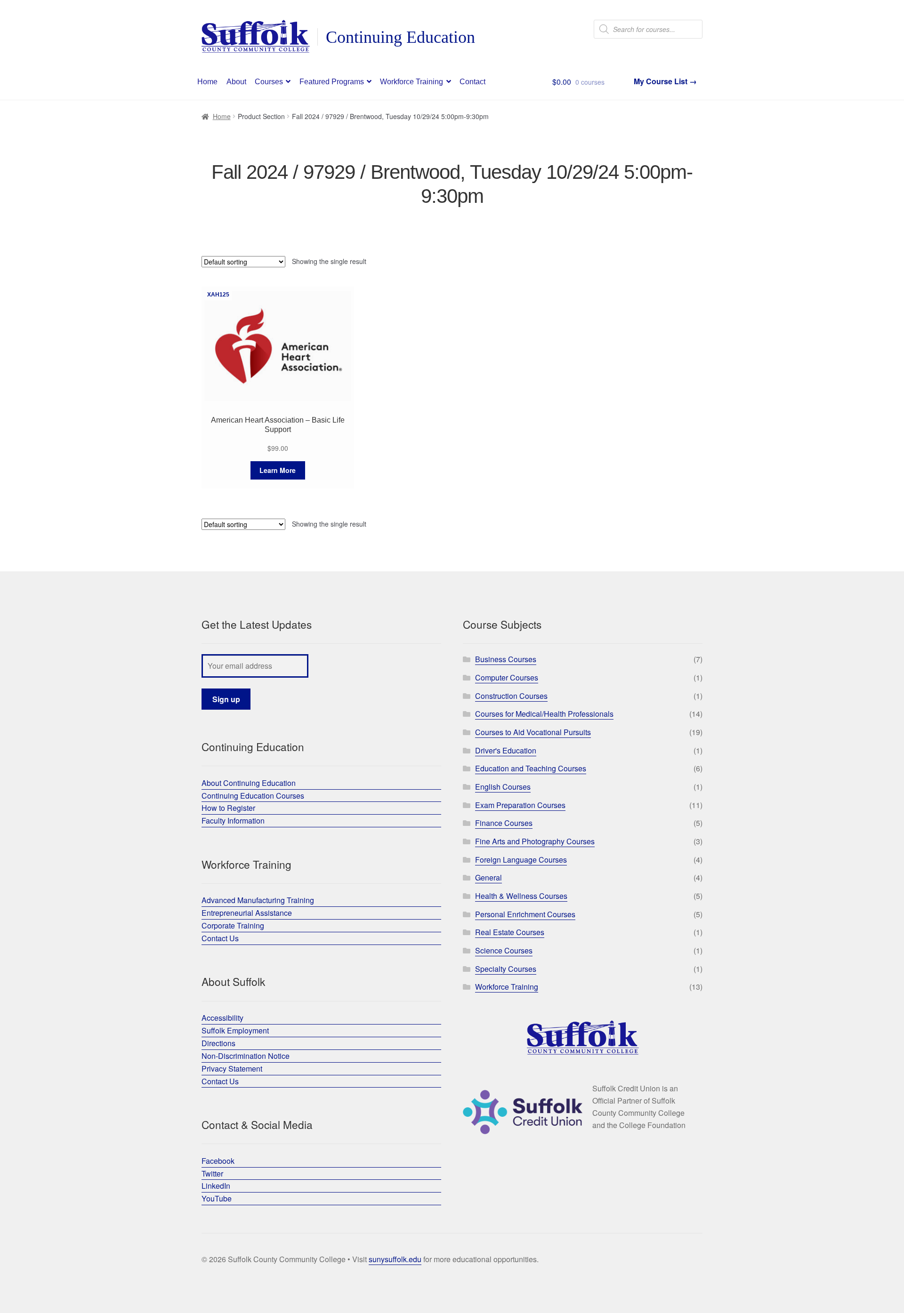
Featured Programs (331, 82)
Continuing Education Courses (253, 795)
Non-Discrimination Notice (246, 1055)
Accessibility (222, 1017)
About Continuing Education (249, 782)
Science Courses (504, 950)
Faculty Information (233, 820)
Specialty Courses (505, 968)
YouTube (217, 1198)
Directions (218, 1043)
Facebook (218, 1160)
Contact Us (220, 938)
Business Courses (505, 659)
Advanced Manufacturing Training (258, 900)
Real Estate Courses (509, 932)
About (236, 82)
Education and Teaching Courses (530, 768)
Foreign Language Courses (521, 859)
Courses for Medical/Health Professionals (544, 713)
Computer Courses (506, 677)
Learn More (277, 470)
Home (207, 82)
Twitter (212, 1173)
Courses (269, 82)
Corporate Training (233, 925)
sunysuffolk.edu (395, 1259)
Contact (472, 82)
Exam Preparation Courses (520, 805)
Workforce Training (411, 82)
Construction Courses (511, 695)
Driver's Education (505, 750)
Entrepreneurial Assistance (247, 912)
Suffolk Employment (235, 1030)
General (488, 877)
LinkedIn (216, 1185)
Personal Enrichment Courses (525, 914)
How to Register (228, 807)
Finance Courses (504, 822)
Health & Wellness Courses (521, 895)
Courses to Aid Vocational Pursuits (533, 732)
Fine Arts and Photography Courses (535, 841)
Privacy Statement (232, 1068)
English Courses (503, 786)
